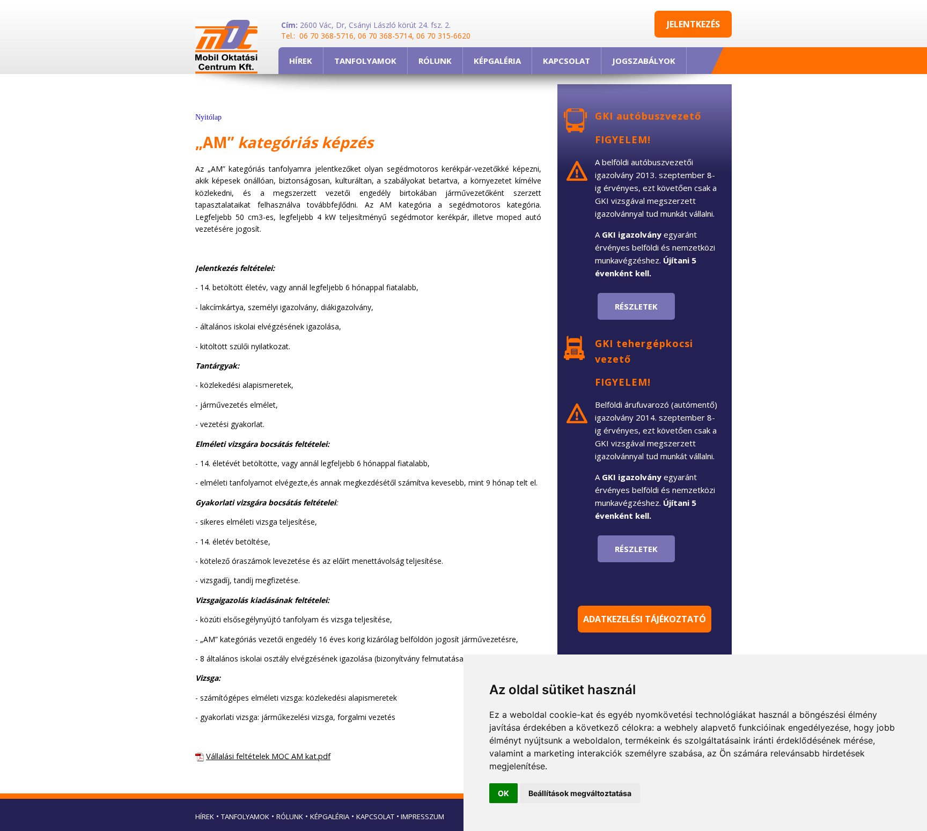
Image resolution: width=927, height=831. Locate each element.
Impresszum (421, 816)
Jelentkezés (693, 24)
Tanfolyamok (245, 816)
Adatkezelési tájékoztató (644, 619)
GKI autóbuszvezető (648, 115)
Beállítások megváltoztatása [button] (579, 793)
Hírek (204, 816)
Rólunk (289, 816)
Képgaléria (329, 816)
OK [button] (503, 793)
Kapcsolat (375, 816)
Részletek (636, 306)
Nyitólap (208, 117)
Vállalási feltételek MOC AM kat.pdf (268, 756)
